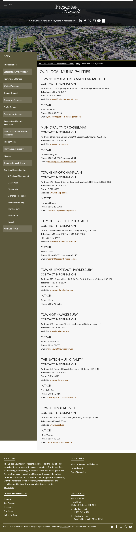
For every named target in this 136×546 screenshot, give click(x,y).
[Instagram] (94, 20)
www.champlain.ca (59, 192)
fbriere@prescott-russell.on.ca (61, 397)
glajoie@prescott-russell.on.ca (61, 161)
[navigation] (68, 9)
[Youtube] (99, 20)
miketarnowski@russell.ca (59, 442)
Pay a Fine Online (78, 472)
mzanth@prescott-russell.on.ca (61, 258)
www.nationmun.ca (59, 380)
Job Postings (9, 503)
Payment (57, 20)
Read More (9, 487)
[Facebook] (85, 20)
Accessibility (69, 20)
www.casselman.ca (59, 144)
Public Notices (10, 515)
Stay (7, 56)
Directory (8, 507)
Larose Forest (77, 468)
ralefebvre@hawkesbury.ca (60, 348)
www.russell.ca (57, 424)
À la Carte (35, 20)
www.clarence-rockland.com (63, 241)
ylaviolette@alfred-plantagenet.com (64, 116)
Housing (7, 499)
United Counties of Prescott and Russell (56, 64)
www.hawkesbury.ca (59, 331)
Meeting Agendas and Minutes (84, 464)
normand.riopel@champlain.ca (61, 210)
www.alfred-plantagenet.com (64, 99)
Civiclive (64, 526)
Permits (46, 20)
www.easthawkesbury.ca (61, 290)
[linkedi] (80, 20)
